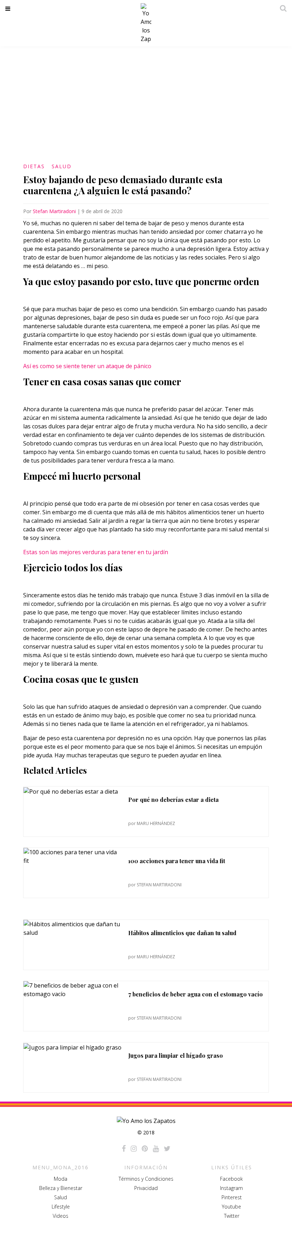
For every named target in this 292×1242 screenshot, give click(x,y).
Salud (62, 166)
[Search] (281, 8)
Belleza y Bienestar (60, 1188)
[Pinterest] (145, 1148)
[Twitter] (167, 1148)
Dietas (34, 166)
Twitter (231, 1215)
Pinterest (231, 1197)
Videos (60, 1215)
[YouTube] (156, 1148)
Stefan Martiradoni (54, 211)
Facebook (231, 1178)
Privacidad (146, 1188)
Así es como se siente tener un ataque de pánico (87, 366)
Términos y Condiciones (146, 1178)
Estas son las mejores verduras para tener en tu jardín (95, 552)
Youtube (231, 1206)
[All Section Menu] (9, 8)
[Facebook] (124, 1148)
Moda (60, 1178)
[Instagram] (134, 1148)
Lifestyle (61, 1206)
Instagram (231, 1188)
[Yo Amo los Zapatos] (146, 23)
